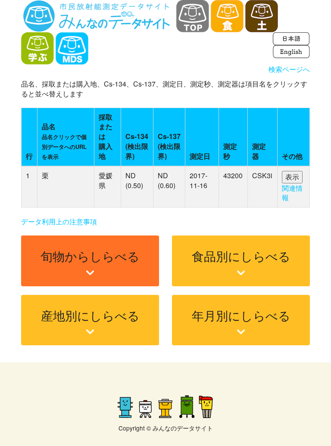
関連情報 (292, 193)
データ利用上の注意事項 (59, 221)
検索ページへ (289, 69)
